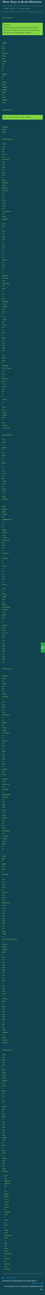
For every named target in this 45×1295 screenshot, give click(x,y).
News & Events (25, 8)
